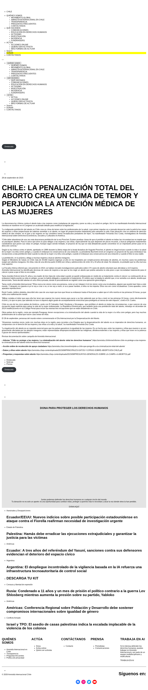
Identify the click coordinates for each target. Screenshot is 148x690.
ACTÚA (37, 639)
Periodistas (100, 646)
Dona (38, 646)
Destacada (10, 360)
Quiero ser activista (44, 650)
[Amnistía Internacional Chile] (15, 8)
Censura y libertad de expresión (19, 585)
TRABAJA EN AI (127, 660)
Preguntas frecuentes (15, 656)
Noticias (9, 362)
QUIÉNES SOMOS (9, 640)
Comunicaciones (102, 648)
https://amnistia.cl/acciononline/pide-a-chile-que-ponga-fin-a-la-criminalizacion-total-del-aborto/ (86, 346)
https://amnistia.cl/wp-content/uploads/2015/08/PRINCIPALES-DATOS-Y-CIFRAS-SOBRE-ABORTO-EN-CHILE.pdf (74, 350)
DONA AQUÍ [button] (74, 507)
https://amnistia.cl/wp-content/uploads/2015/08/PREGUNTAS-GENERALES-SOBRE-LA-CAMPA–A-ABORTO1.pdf (83, 354)
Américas (10, 544)
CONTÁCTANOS (73, 639)
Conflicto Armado (13, 618)
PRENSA (97, 639)
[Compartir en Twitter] (12, 174)
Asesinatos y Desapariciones (18, 511)
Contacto (69, 646)
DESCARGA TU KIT (22, 578)
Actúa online (41, 648)
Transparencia (12, 654)
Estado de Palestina (14, 527)
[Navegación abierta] (3, 59)
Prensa (9, 364)
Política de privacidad (15, 658)
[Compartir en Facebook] (12, 162)
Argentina (10, 561)
